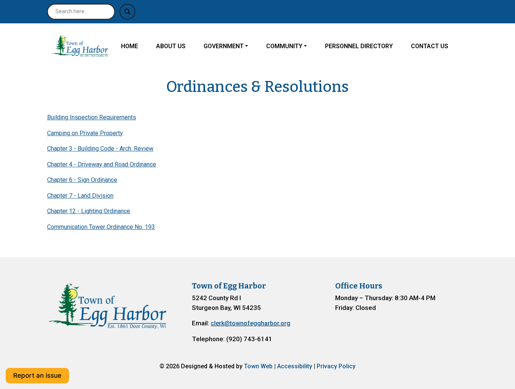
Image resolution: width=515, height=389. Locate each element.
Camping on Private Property (85, 133)
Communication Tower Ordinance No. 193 (101, 226)
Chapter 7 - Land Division (80, 195)
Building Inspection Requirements (91, 117)
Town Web (258, 366)
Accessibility (294, 366)
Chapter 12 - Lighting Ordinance (88, 211)
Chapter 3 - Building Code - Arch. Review (100, 148)
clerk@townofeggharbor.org (250, 323)
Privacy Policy (336, 366)
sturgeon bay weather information (374, 338)
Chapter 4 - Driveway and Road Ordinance (101, 164)
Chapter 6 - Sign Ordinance (82, 179)
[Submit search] (127, 12)
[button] (232, 46)
